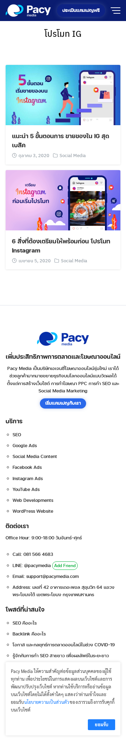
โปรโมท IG (63, 33)
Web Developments (33, 500)
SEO (17, 434)
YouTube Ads (26, 489)
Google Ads (25, 445)
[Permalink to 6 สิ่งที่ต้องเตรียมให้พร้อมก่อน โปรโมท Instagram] (63, 199)
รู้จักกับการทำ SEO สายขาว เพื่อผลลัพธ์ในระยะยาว (61, 655)
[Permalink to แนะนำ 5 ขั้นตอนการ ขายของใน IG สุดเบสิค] (63, 94)
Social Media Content (35, 456)
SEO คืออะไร (25, 623)
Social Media (72, 155)
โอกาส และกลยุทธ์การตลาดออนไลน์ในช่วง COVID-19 (64, 644)
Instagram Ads (28, 478)
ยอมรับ (101, 724)
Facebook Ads (27, 467)
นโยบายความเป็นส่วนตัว (46, 702)
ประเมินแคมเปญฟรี (81, 10)
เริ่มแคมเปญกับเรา (63, 403)
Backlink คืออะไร (29, 634)
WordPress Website (33, 511)
